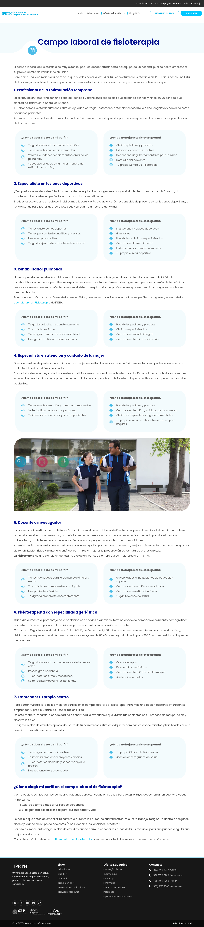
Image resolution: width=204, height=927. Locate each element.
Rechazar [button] (155, 920)
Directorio (63, 878)
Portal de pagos (163, 3)
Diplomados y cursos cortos (117, 896)
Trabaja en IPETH (66, 882)
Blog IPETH (134, 13)
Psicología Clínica (112, 869)
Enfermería (109, 882)
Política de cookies (48, 913)
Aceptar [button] (141, 920)
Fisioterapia (109, 878)
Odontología (110, 873)
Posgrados (108, 891)
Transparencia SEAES (68, 891)
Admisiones (93, 13)
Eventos (177, 3)
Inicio (80, 13)
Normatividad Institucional (71, 887)
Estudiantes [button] (142, 3)
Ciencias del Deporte (114, 887)
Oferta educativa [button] (112, 13)
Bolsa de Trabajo (192, 3)
